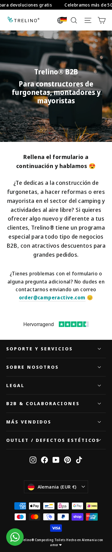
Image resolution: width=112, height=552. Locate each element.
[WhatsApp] (15, 537)
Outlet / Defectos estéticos (53, 440)
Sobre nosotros (32, 367)
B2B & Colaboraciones (43, 403)
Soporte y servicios (39, 348)
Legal (15, 385)
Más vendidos (28, 422)
